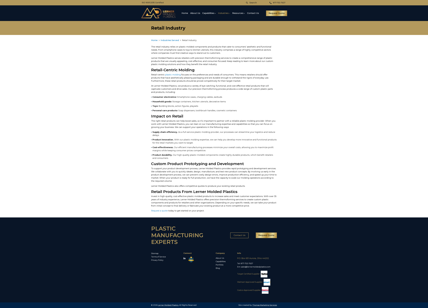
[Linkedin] (184, 258)
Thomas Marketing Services (264, 305)
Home (185, 13)
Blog (218, 268)
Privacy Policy (157, 260)
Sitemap (154, 253)
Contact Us (253, 13)
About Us (195, 13)
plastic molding (173, 74)
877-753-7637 (247, 263)
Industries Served (170, 40)
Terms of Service (158, 257)
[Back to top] (420, 300)
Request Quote (277, 13)
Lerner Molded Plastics (168, 305)
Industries (223, 13)
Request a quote (159, 211)
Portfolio (219, 265)
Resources (237, 13)
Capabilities (208, 13)
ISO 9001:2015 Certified (153, 2)
